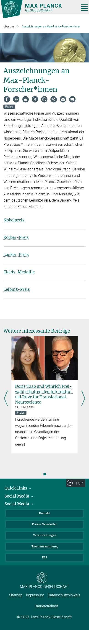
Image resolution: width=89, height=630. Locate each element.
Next (83, 398)
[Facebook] (6, 99)
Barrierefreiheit (46, 606)
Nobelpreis (13, 220)
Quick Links (16, 488)
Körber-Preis (16, 237)
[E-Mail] (63, 99)
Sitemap (15, 595)
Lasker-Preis (16, 254)
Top (79, 483)
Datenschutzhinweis (64, 595)
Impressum (35, 595)
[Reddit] (25, 99)
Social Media (17, 496)
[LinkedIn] (16, 99)
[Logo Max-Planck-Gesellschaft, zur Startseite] (38, 9)
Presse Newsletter (44, 524)
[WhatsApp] (44, 99)
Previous (5, 398)
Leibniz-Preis (16, 289)
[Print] (72, 99)
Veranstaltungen (44, 535)
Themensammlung (44, 546)
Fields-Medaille (19, 272)
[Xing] (53, 99)
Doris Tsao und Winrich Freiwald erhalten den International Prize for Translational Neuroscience (44, 394)
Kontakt (44, 513)
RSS (44, 557)
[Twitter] (34, 99)
